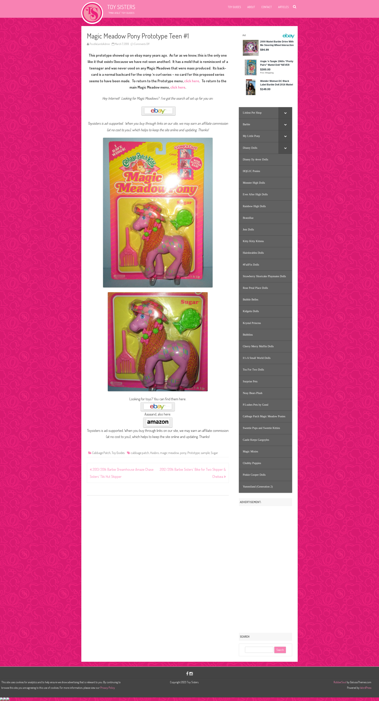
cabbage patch (140, 453)
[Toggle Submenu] (285, 113)
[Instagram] (191, 673)
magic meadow (169, 453)
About (251, 7)
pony (183, 453)
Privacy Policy (107, 687)
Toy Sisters (121, 6)
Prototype (194, 453)
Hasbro (154, 453)
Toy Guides (234, 7)
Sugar (214, 453)
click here (191, 81)
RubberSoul (340, 682)
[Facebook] (187, 673)
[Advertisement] (265, 568)
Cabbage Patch (101, 453)
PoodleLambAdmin (100, 44)
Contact (266, 7)
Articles (283, 7)
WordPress (365, 687)
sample (205, 453)
